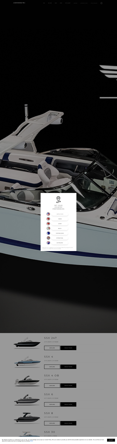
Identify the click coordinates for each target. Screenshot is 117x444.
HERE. (31, 441)
